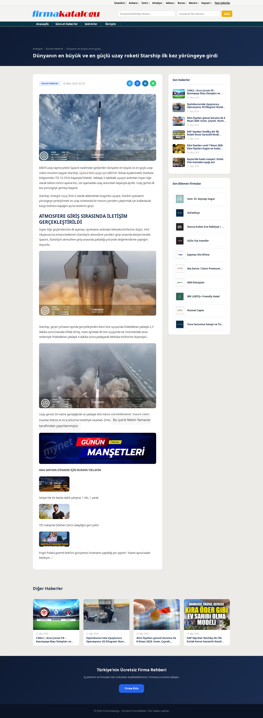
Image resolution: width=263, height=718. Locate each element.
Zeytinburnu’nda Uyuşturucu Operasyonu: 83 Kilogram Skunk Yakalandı (205, 107)
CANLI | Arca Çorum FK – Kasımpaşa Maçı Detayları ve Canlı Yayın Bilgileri (203, 93)
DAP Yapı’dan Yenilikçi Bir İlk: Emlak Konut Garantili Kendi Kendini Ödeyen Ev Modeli (203, 134)
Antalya (157, 3)
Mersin (193, 3)
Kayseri (205, 3)
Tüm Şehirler (222, 3)
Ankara (133, 3)
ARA (227, 14)
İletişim (110, 24)
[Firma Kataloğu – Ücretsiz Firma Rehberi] (66, 13)
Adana (170, 3)
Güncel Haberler (66, 24)
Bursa (181, 3)
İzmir (145, 3)
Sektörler (91, 24)
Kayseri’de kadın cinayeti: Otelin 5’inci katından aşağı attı (205, 161)
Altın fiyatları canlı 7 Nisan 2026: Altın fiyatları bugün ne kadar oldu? (205, 148)
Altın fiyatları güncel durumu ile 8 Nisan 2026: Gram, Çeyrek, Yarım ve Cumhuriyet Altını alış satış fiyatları (206, 122)
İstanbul (119, 3)
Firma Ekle (131, 688)
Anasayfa (42, 24)
